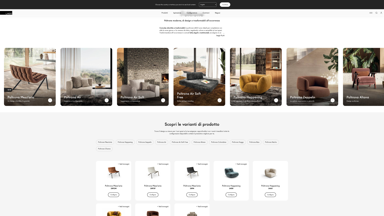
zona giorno (169, 30)
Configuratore (192, 13)
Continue (225, 5)
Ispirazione (177, 13)
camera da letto (184, 30)
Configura (113, 195)
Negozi (217, 13)
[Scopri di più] (50, 100)
